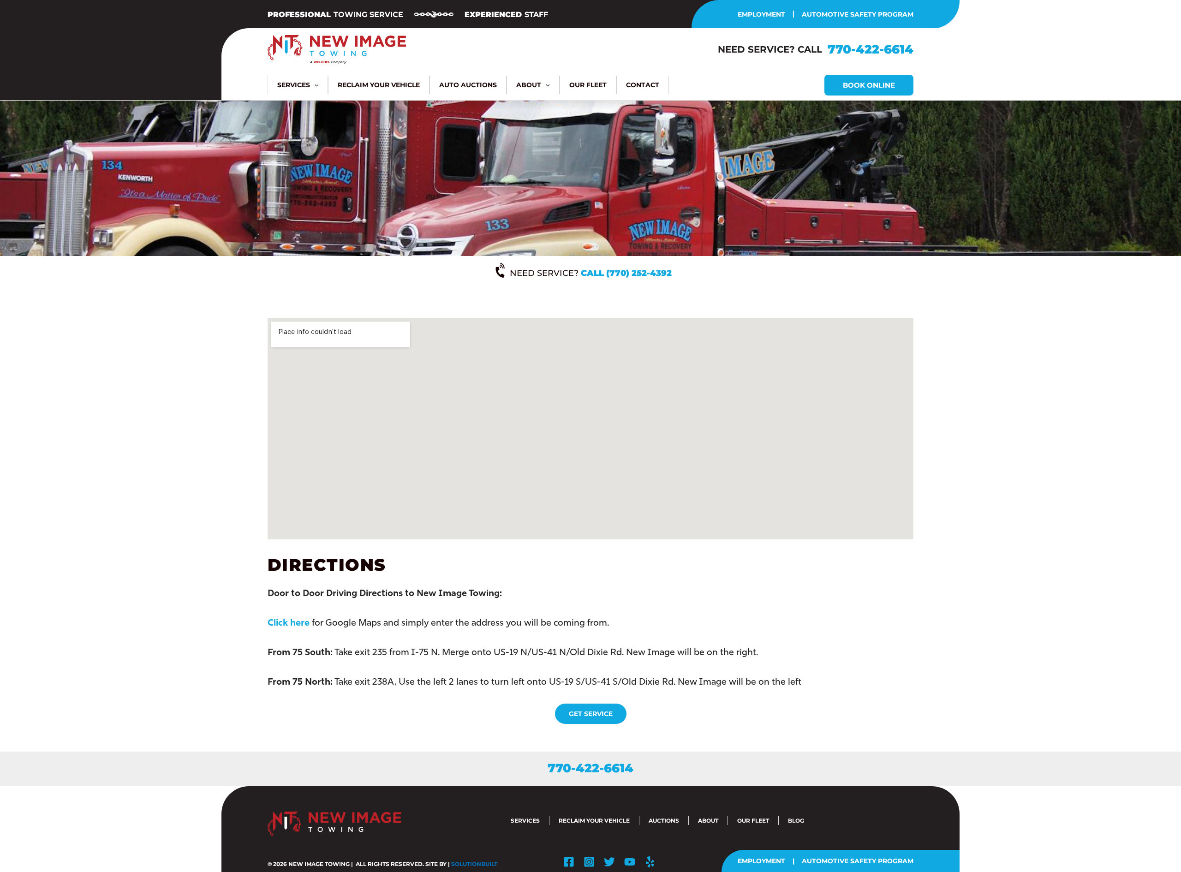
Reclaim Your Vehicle (594, 820)
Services (525, 820)
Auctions (664, 820)
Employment (761, 14)
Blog (796, 820)
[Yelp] (650, 861)
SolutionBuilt (474, 863)
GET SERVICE (591, 714)
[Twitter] (609, 861)
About (708, 820)
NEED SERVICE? (591, 273)
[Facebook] (568, 861)
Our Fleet (753, 820)
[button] (314, 85)
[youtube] (629, 861)
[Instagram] (589, 861)
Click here (289, 622)
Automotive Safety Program (857, 14)
